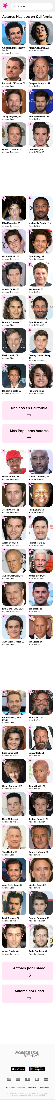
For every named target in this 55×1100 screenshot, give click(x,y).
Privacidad (31, 1088)
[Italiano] (37, 1079)
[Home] (27, 1053)
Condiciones (44, 1088)
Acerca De (10, 1088)
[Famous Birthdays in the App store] (18, 1069)
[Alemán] (46, 1079)
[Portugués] (18, 1079)
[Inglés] (9, 1079)
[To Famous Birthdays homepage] (5, 6)
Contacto (21, 1088)
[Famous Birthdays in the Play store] (37, 1069)
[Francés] (27, 1079)
